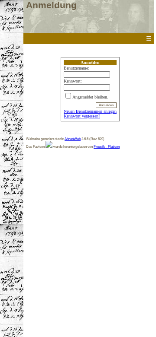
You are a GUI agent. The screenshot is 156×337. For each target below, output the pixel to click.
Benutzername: (76, 68)
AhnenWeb (73, 139)
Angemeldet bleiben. (90, 97)
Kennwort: (73, 81)
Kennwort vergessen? (82, 116)
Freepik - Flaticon (107, 146)
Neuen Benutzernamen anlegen (90, 111)
